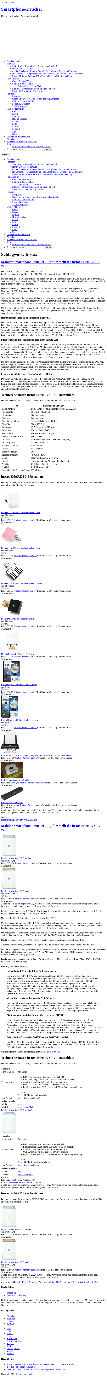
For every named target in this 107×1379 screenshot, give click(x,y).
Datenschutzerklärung (16, 1295)
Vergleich (11, 1351)
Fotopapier (11, 94)
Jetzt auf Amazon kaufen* (25, 520)
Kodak (15, 121)
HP (8, 1326)
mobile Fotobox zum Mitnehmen (21, 1367)
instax (20, 1104)
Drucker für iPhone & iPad (18, 136)
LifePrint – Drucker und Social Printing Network (33, 89)
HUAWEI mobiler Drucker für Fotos (17, 654)
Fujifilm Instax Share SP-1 (29, 86)
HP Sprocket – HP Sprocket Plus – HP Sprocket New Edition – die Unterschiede (47, 73)
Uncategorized (13, 1348)
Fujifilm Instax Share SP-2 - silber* (16, 1110)
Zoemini (10, 1353)
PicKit (15, 126)
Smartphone (12, 1338)
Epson (15, 114)
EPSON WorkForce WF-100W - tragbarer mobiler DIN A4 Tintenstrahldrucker (36, 755)
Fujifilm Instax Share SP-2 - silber (16, 858)
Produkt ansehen (11, 1182)
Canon (15, 111)
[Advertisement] (53, 38)
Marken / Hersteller (15, 109)
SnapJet (10, 1343)
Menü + (5, 154)
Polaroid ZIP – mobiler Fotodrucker (28, 91)
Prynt (14, 131)
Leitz (14, 124)
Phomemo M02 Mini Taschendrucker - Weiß (20, 512)
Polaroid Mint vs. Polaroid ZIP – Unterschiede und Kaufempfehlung (42, 76)
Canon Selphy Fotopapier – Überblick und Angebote (35, 99)
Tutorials (10, 144)
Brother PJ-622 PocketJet (12, 802)
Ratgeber (11, 63)
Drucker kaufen (13, 61)
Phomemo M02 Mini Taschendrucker (17, 619)
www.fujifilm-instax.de (49, 1052)
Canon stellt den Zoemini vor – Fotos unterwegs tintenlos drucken (36, 1369)
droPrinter (11, 1318)
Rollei (15, 134)
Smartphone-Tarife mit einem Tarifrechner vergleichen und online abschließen (41, 1364)
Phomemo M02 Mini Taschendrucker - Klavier (21, 583)
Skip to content (7, 2)
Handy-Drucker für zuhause (24, 68)
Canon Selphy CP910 (21, 81)
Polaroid (16, 129)
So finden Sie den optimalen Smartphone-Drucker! (34, 66)
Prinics (10, 1333)
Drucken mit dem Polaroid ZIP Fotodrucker (31, 146)
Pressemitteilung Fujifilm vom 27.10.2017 (19, 820)
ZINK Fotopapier (20, 106)
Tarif (9, 1346)
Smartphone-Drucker (21, 9)
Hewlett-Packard (19, 119)
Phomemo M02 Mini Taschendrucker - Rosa (20, 548)
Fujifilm (15, 116)
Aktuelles (11, 139)
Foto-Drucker (13, 79)
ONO (9, 1331)
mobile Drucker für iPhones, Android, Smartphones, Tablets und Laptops (44, 71)
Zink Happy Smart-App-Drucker (15, 780)
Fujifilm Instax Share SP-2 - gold (15, 891)
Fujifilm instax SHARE (22, 84)
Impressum (11, 1293)
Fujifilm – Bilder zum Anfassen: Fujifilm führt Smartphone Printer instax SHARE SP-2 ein (59, 1282)
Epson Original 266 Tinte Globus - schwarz (20, 720)
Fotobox (10, 1321)
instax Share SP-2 (25, 1107)
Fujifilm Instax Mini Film (23, 101)
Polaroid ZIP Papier (21, 104)
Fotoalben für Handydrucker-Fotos (22, 141)
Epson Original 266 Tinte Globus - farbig (19, 684)
